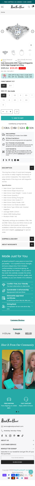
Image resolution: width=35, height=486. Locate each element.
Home (3, 12)
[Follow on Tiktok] (22, 435)
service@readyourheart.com (13, 426)
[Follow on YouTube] (18, 435)
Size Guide (11, 91)
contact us (21, 153)
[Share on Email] (18, 160)
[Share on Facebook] (3, 160)
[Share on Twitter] (6, 160)
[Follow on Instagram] (10, 435)
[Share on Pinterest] (9, 160)
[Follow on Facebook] (2, 435)
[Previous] (2, 31)
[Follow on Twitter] (6, 435)
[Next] (32, 31)
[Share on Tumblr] (12, 160)
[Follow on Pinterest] (14, 435)
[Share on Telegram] (15, 160)
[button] (30, 371)
